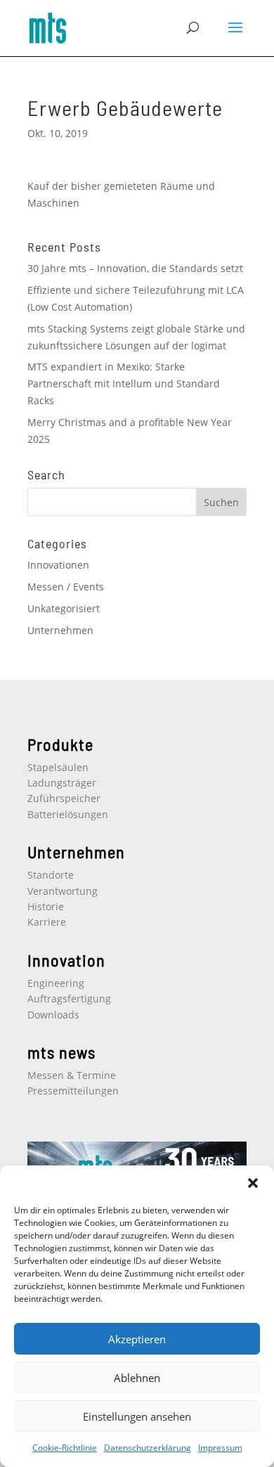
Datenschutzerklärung (147, 1448)
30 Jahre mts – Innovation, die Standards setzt (135, 268)
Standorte (50, 874)
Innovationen (58, 564)
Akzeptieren (137, 1339)
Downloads (53, 1014)
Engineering (55, 983)
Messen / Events (65, 586)
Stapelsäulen (58, 767)
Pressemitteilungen (73, 1090)
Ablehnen (137, 1378)
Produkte (60, 744)
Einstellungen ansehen (137, 1416)
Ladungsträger (61, 782)
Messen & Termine (71, 1075)
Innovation (66, 960)
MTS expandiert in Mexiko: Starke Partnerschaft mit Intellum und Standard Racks (123, 383)
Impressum (220, 1448)
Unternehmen (60, 630)
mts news (61, 1052)
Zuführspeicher (63, 798)
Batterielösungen (67, 814)
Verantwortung (62, 891)
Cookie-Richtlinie (64, 1448)
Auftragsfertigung (69, 998)
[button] (253, 1183)
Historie (45, 906)
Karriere (46, 922)
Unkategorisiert (63, 608)
